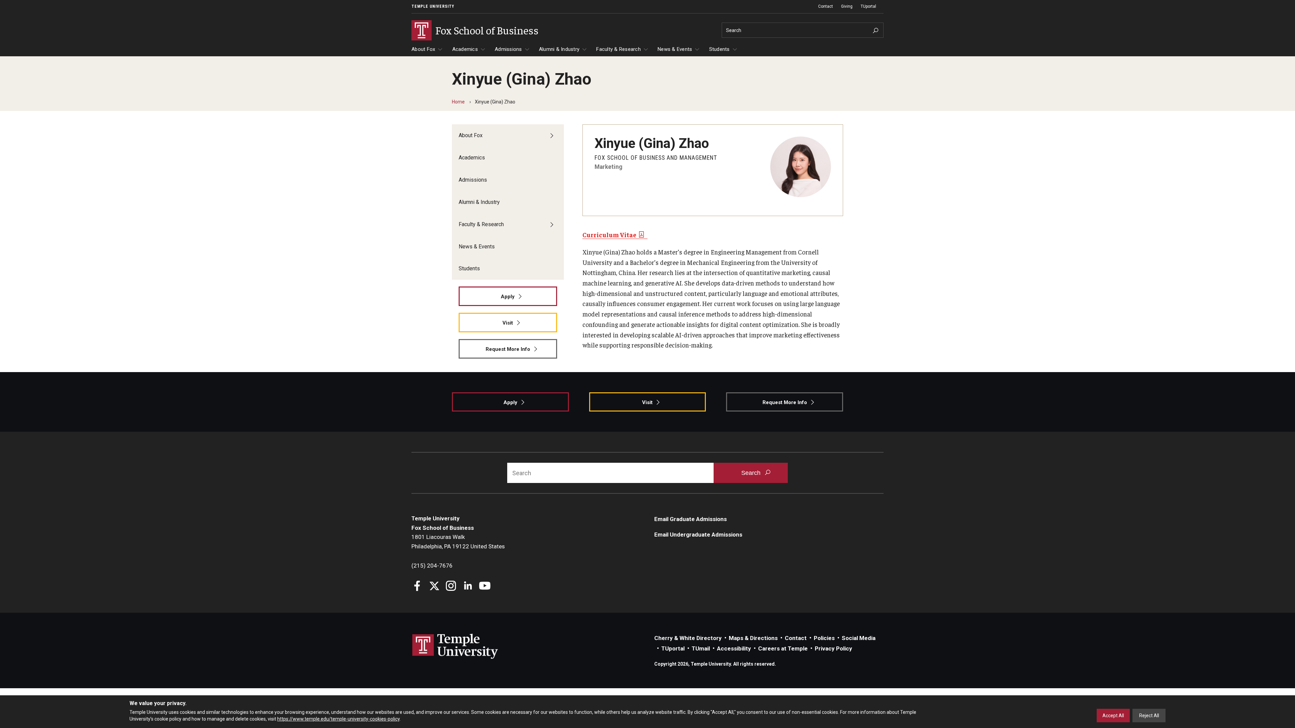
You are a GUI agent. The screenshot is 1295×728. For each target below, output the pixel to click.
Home (458, 101)
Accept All (1113, 715)
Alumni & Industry (559, 49)
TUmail (701, 648)
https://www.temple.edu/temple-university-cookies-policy (338, 719)
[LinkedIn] (468, 587)
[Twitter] (434, 587)
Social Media (858, 638)
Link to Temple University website (455, 646)
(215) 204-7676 (432, 565)
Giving (847, 6)
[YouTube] (485, 587)
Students (719, 49)
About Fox (423, 49)
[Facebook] (417, 587)
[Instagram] (451, 587)
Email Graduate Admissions (690, 519)
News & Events (675, 49)
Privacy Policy (833, 648)
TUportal (868, 6)
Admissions (508, 49)
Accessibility (734, 648)
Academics (465, 49)
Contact (825, 6)
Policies (824, 638)
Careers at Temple (783, 648)
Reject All (1149, 715)
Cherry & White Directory (688, 638)
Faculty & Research (618, 49)
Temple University (432, 6)
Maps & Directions (753, 638)
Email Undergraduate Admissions (698, 534)
